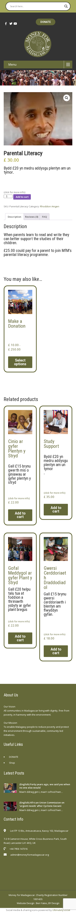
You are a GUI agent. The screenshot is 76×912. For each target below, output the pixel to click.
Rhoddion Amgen (49, 206)
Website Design (25, 903)
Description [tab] (14, 216)
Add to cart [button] (20, 515)
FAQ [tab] (44, 216)
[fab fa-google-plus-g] (22, 863)
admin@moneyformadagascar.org (29, 854)
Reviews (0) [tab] (31, 216)
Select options (20, 362)
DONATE (45, 21)
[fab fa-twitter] (10, 23)
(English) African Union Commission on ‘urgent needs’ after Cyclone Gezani (41, 804)
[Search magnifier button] (66, 6)
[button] (66, 98)
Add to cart (22, 197)
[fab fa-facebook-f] (5, 23)
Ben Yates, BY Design (47, 903)
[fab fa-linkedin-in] (29, 863)
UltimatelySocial (61, 910)
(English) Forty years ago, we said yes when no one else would (44, 786)
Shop (12, 762)
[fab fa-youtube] (14, 23)
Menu (12, 64)
